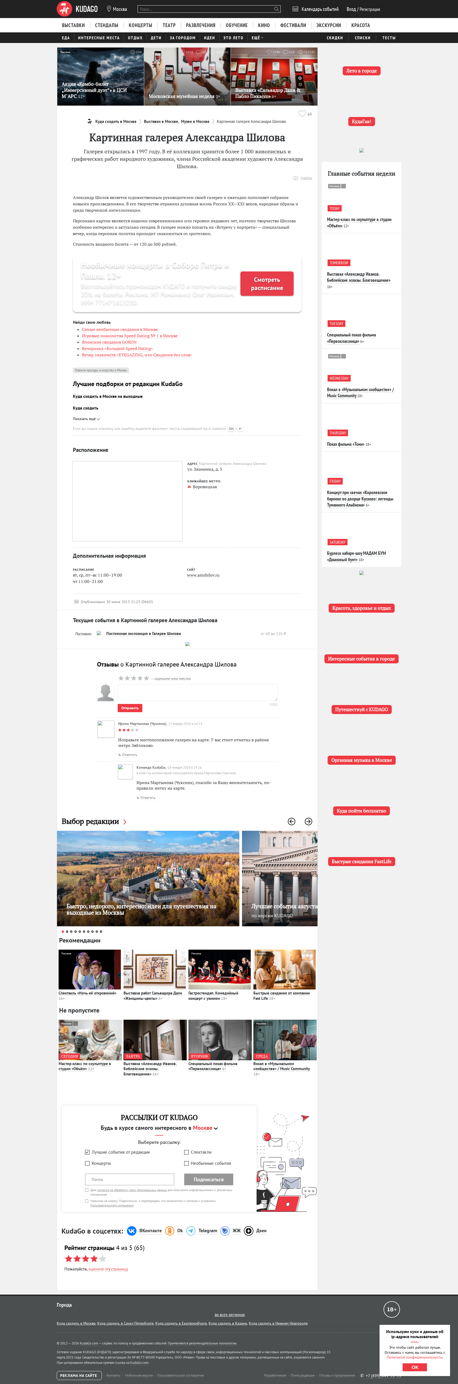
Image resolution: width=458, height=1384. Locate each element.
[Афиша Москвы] (77, 9)
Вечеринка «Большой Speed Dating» (117, 348)
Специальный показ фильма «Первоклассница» (212, 1066)
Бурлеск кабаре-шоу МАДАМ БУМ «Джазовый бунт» (356, 556)
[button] (291, 821)
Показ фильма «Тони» (345, 444)
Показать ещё (85, 418)
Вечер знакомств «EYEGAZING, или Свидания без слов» (137, 354)
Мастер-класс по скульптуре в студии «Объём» (85, 1066)
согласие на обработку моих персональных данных (132, 1190)
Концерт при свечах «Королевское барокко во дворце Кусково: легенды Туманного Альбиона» (360, 498)
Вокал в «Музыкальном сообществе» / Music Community (281, 1068)
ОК (415, 1367)
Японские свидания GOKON (109, 342)
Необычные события (211, 1163)
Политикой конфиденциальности (414, 1357)
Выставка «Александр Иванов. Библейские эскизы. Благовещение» (150, 1068)
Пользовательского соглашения (112, 1205)
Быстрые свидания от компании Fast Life (281, 996)
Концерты (101, 1163)
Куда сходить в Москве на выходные (108, 396)
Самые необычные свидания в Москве (120, 329)
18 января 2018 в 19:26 (185, 767)
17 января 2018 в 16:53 (185, 723)
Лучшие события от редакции (121, 1152)
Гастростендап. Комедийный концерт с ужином (213, 996)
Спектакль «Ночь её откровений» (87, 996)
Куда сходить (85, 407)
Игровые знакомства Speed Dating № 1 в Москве (130, 335)
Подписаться (209, 1179)
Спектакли (201, 1152)
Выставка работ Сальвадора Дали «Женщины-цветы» (153, 996)
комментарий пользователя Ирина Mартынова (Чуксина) (194, 773)
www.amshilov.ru (203, 575)
